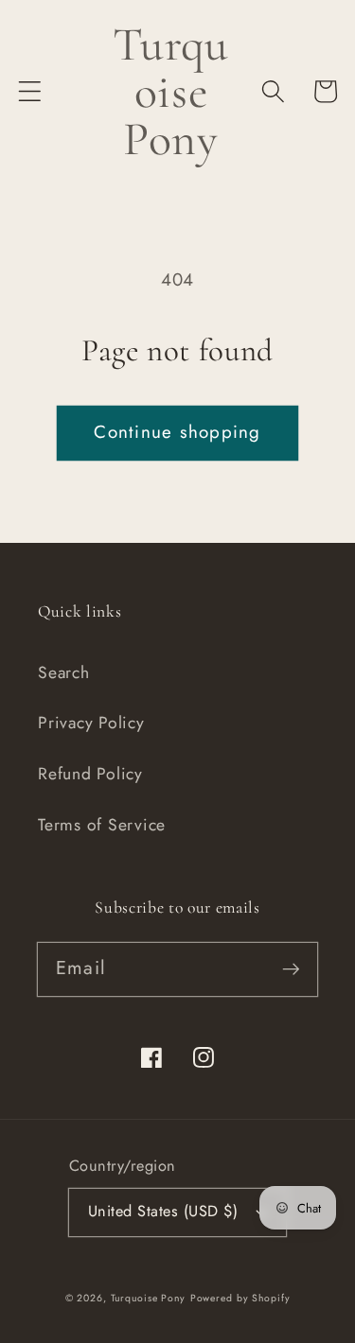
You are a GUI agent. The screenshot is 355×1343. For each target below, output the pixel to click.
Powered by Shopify (240, 1298)
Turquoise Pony (148, 1298)
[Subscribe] (291, 969)
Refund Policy (90, 773)
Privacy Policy (91, 722)
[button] (30, 91)
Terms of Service (102, 824)
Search (64, 672)
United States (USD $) (163, 1211)
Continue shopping (177, 432)
